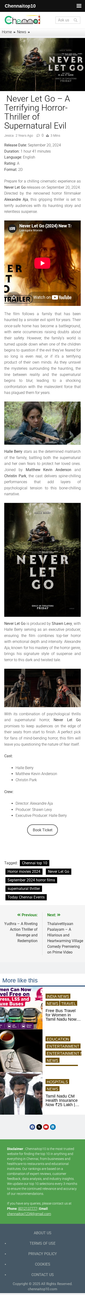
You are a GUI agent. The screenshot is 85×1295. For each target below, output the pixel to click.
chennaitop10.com (42, 1289)
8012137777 (27, 1208)
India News (58, 997)
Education (58, 1039)
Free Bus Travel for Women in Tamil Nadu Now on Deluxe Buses (62, 1015)
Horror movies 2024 (24, 871)
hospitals (57, 1082)
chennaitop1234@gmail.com (29, 1214)
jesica (9, 135)
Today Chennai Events (26, 897)
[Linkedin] (53, 1127)
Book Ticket (42, 830)
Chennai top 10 (34, 863)
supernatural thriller (24, 888)
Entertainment (63, 1046)
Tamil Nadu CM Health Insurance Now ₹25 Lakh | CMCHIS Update (62, 1100)
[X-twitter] (39, 1127)
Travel (68, 1004)
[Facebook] (32, 1127)
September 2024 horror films (31, 880)
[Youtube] (46, 1127)
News (52, 1004)
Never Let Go (58, 871)
